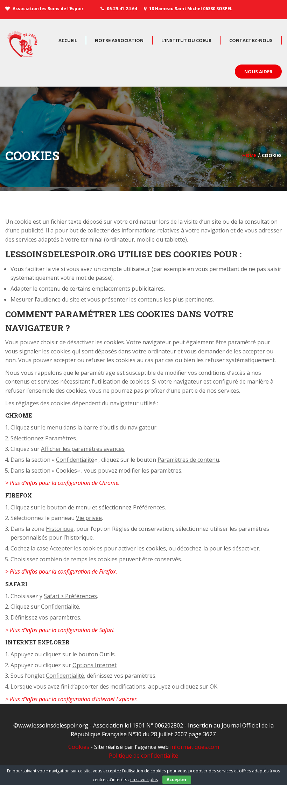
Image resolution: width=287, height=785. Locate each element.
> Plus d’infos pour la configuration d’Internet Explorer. (71, 699)
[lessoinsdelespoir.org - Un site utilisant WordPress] (22, 44)
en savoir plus (144, 780)
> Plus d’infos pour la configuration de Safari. (60, 630)
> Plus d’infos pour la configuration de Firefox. (61, 571)
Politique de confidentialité (143, 755)
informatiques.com (194, 747)
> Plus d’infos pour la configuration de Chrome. (62, 483)
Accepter (177, 780)
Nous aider (258, 71)
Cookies (78, 747)
